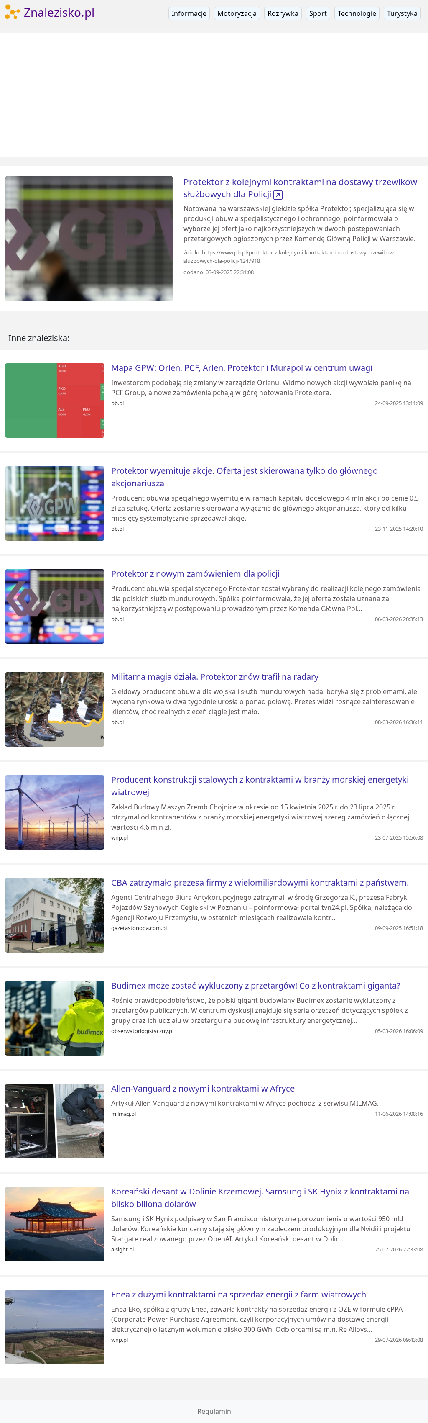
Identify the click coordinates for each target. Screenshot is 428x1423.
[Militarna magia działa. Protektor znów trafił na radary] (54, 708)
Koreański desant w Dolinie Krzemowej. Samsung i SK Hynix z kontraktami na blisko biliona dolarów (260, 1198)
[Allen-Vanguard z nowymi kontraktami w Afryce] (54, 1120)
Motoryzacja (237, 13)
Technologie (357, 13)
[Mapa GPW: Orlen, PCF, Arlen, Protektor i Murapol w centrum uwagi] (54, 399)
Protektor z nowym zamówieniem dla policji (195, 573)
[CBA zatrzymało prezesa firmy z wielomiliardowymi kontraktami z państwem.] (54, 914)
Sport (318, 13)
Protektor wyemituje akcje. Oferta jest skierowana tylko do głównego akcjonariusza (244, 477)
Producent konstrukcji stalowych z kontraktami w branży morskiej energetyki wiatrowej (260, 786)
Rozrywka (283, 13)
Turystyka (402, 13)
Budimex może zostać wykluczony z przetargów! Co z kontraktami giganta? (255, 985)
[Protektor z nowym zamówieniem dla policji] (54, 605)
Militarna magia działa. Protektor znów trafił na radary (214, 676)
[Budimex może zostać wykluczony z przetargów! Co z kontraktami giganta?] (54, 1017)
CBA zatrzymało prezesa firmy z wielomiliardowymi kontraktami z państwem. (260, 882)
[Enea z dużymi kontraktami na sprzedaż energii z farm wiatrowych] (54, 1326)
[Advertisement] (214, 95)
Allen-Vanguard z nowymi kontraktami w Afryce (203, 1088)
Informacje (189, 13)
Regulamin (214, 1411)
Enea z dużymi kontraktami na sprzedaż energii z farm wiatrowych (238, 1294)
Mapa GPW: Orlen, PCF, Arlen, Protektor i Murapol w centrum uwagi (241, 367)
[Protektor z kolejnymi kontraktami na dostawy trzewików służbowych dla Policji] (89, 237)
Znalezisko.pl (57, 12)
